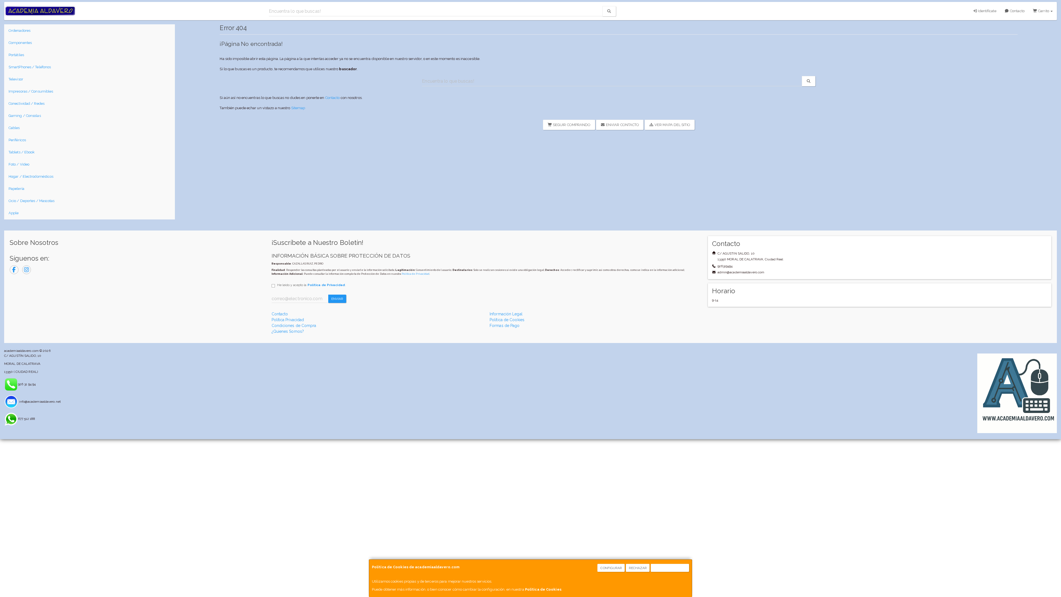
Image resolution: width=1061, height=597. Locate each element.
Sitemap (298, 108)
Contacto (1017, 11)
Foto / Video (19, 164)
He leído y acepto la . (311, 285)
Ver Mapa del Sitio (672, 125)
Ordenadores (19, 30)
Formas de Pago (504, 325)
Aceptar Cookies (670, 568)
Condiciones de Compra (294, 325)
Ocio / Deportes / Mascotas (32, 201)
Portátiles (16, 55)
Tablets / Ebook (22, 152)
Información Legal (506, 314)
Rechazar (638, 568)
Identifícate (986, 11)
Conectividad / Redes (26, 103)
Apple (14, 213)
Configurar (611, 568)
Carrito (1043, 11)
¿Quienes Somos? (288, 331)
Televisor (16, 79)
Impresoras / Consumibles (31, 91)
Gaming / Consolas (25, 116)
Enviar (337, 299)
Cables (14, 128)
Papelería (16, 189)
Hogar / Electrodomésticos (31, 176)
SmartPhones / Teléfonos (30, 67)
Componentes (20, 43)
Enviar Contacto (622, 125)
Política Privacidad (288, 320)
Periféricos (17, 140)
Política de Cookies (543, 589)
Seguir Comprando (571, 125)
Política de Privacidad (415, 273)
